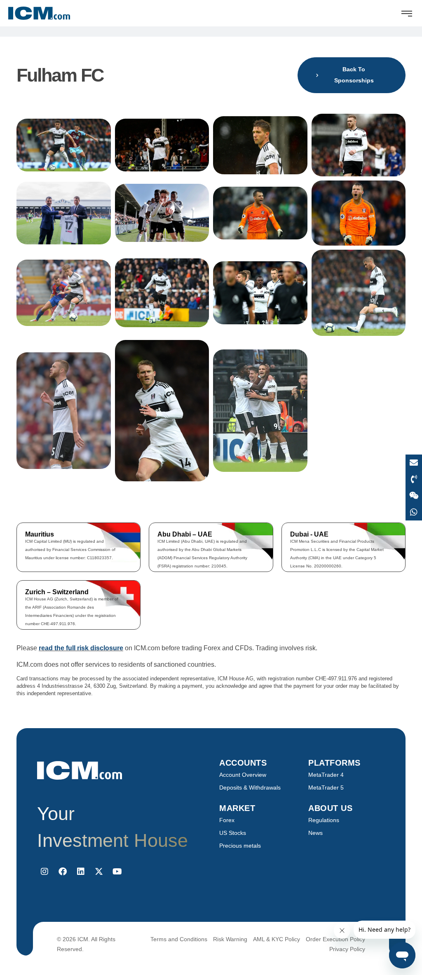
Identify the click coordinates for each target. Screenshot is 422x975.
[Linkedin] (80, 871)
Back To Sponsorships (354, 75)
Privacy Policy (347, 949)
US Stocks (232, 833)
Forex (226, 820)
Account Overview (242, 774)
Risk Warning (230, 939)
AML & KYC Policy (276, 939)
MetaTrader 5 (326, 787)
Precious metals (240, 845)
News (315, 833)
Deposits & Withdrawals (250, 787)
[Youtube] (117, 871)
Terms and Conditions (178, 939)
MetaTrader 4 (326, 774)
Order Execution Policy (335, 939)
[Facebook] (62, 871)
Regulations (323, 820)
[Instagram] (44, 871)
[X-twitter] (98, 871)
